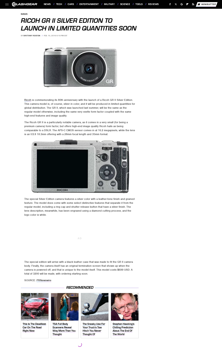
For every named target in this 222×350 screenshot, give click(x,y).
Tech (59, 4)
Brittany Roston (32, 36)
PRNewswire (44, 280)
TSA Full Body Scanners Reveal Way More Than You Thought (64, 329)
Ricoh (27, 100)
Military (109, 4)
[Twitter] (176, 4)
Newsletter (208, 4)
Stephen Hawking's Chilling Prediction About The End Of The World (123, 329)
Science (125, 4)
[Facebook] (170, 4)
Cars (71, 4)
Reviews (153, 4)
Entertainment (89, 4)
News (47, 4)
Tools (139, 4)
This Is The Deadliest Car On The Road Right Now (34, 327)
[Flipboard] (187, 4)
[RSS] (193, 4)
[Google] (181, 4)
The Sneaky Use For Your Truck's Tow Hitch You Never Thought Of (94, 329)
